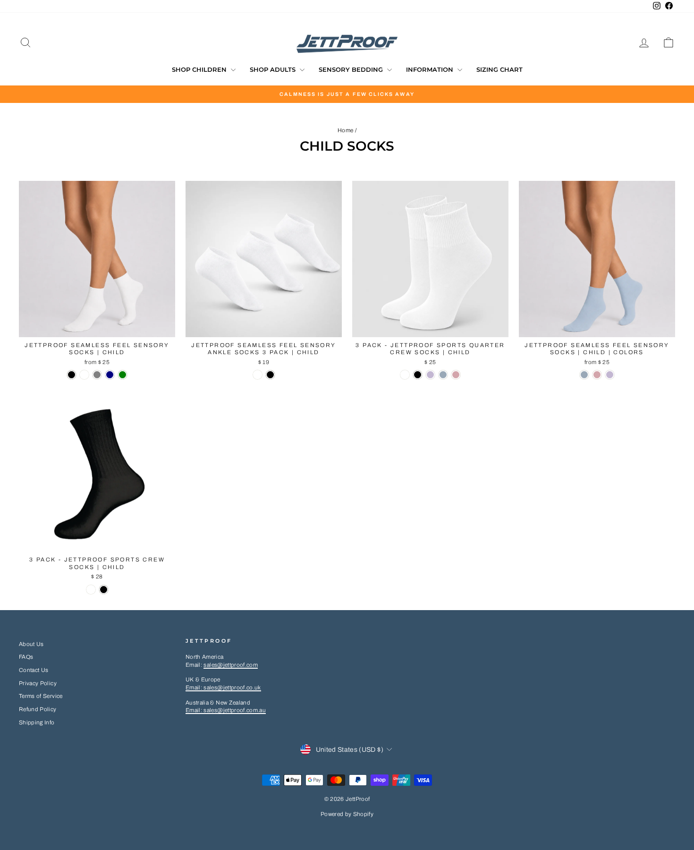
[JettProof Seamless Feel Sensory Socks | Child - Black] (71, 374)
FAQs (26, 657)
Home (345, 130)
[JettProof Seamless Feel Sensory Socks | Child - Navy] (109, 374)
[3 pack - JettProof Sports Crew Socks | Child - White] (90, 589)
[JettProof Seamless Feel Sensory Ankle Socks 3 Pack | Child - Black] (270, 374)
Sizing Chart (499, 69)
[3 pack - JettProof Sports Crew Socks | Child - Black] (103, 589)
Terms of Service (41, 696)
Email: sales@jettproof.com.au (226, 710)
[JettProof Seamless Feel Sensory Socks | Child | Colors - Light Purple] (609, 374)
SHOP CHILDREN (200, 69)
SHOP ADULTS (273, 69)
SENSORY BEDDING (352, 69)
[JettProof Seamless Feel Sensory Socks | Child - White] (84, 374)
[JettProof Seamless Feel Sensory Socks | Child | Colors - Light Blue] (584, 374)
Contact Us (34, 670)
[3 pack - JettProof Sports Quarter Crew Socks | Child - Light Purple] (430, 374)
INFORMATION (430, 69)
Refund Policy (38, 709)
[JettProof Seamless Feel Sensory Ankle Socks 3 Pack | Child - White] (257, 374)
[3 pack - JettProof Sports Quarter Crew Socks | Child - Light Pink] (455, 374)
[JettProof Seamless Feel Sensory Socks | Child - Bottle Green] (122, 374)
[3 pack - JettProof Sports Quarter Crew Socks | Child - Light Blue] (443, 374)
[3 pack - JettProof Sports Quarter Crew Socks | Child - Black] (417, 374)
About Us (31, 644)
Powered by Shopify (347, 814)
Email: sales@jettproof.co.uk (223, 687)
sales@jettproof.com (230, 665)
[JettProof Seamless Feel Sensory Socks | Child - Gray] (97, 374)
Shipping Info (37, 722)
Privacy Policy (38, 683)
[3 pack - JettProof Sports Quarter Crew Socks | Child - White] (404, 374)
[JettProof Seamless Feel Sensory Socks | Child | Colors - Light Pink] (596, 374)
